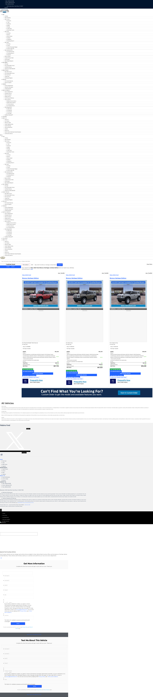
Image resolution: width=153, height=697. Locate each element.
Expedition (9, 39)
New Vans (7, 42)
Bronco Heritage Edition (30, 278)
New (3, 14)
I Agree (10, 672)
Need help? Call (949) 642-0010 (34, 634)
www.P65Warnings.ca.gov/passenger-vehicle (26, 502)
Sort (32, 264)
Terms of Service (46, 689)
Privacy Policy (23, 611)
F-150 (8, 22)
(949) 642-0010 (27, 504)
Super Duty (9, 28)
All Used (6, 64)
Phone (6, 679)
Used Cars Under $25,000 (10, 68)
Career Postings (8, 125)
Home (2, 261)
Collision (4, 238)
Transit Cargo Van (10, 48)
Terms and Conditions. (53, 676)
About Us (4, 118)
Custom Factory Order (9, 57)
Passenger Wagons (8, 78)
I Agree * (10, 602)
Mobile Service (8, 96)
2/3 (32, 269)
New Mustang (7, 17)
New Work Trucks (10, 30)
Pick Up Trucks (8, 74)
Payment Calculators (9, 87)
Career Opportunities (9, 124)
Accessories (9, 111)
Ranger (8, 27)
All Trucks (9, 20)
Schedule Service (8, 93)
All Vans (8, 43)
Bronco (8, 34)
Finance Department (9, 85)
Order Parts (9, 108)
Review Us (7, 130)
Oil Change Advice (11, 105)
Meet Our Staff (8, 122)
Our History (7, 121)
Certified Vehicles (8, 67)
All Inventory (6, 261)
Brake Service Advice (11, 102)
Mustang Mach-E (10, 40)
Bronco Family (7, 56)
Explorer (8, 37)
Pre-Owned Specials (9, 81)
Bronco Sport (9, 36)
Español (6, 7)
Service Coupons (8, 82)
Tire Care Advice (10, 104)
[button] (76, 135)
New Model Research (9, 61)
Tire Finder (9, 113)
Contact (6, 128)
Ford (17, 261)
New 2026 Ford (26, 275)
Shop (1, 459)
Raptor (8, 25)
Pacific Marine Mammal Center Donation (13, 132)
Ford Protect (7, 59)
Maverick (9, 23)
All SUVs (8, 33)
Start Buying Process (37, 373)
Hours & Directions (8, 127)
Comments (6, 615)
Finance (4, 84)
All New (6, 16)
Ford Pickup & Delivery (9, 98)
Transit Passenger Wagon (12, 47)
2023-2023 (13, 261)
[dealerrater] (15, 455)
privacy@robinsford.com (22, 609)
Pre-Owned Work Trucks (9, 65)
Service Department (9, 91)
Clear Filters (149, 264)
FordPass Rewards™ (9, 115)
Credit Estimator (8, 210)
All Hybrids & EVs (10, 51)
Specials (4, 79)
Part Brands (9, 110)
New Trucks (7, 19)
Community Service (9, 133)
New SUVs (7, 31)
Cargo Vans (7, 76)
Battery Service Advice (11, 101)
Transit (8, 45)
